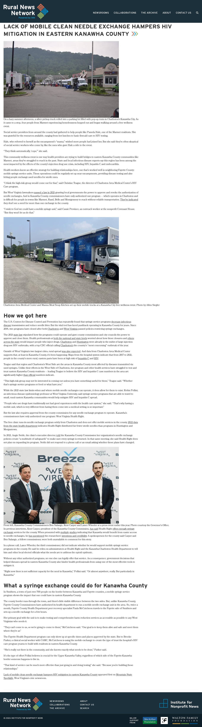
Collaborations (125, 12)
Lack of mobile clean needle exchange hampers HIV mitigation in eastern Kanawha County (50, 675)
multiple (64, 533)
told (58, 436)
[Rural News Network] (26, 11)
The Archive (149, 12)
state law (17, 335)
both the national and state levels (70, 339)
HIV (96, 359)
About (167, 12)
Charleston (53, 329)
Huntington (83, 342)
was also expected (71, 352)
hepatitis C (83, 359)
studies (73, 533)
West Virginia (71, 329)
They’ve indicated (129, 200)
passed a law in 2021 (44, 193)
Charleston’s (67, 346)
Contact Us (183, 12)
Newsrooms (101, 12)
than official (29, 375)
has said (94, 529)
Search (84, 708)
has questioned (36, 536)
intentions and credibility (74, 536)
